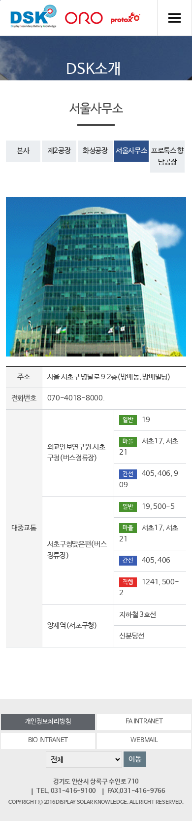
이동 (134, 759)
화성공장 (95, 150)
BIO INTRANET (48, 740)
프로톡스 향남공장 (167, 156)
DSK (33, 18)
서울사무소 (131, 150)
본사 (23, 150)
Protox (125, 18)
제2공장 (59, 150)
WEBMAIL (144, 740)
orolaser (83, 18)
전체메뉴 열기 (174, 18)
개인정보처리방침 (48, 721)
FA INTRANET (144, 721)
